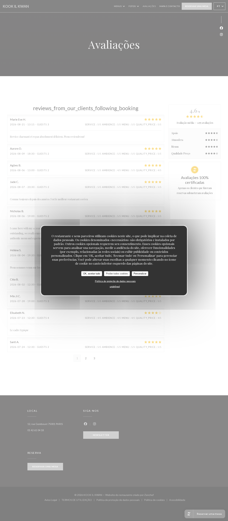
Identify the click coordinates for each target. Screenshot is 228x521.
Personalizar (140, 273)
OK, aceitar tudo (91, 273)
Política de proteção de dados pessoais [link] (115, 281)
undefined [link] (115, 286)
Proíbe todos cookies (117, 273)
